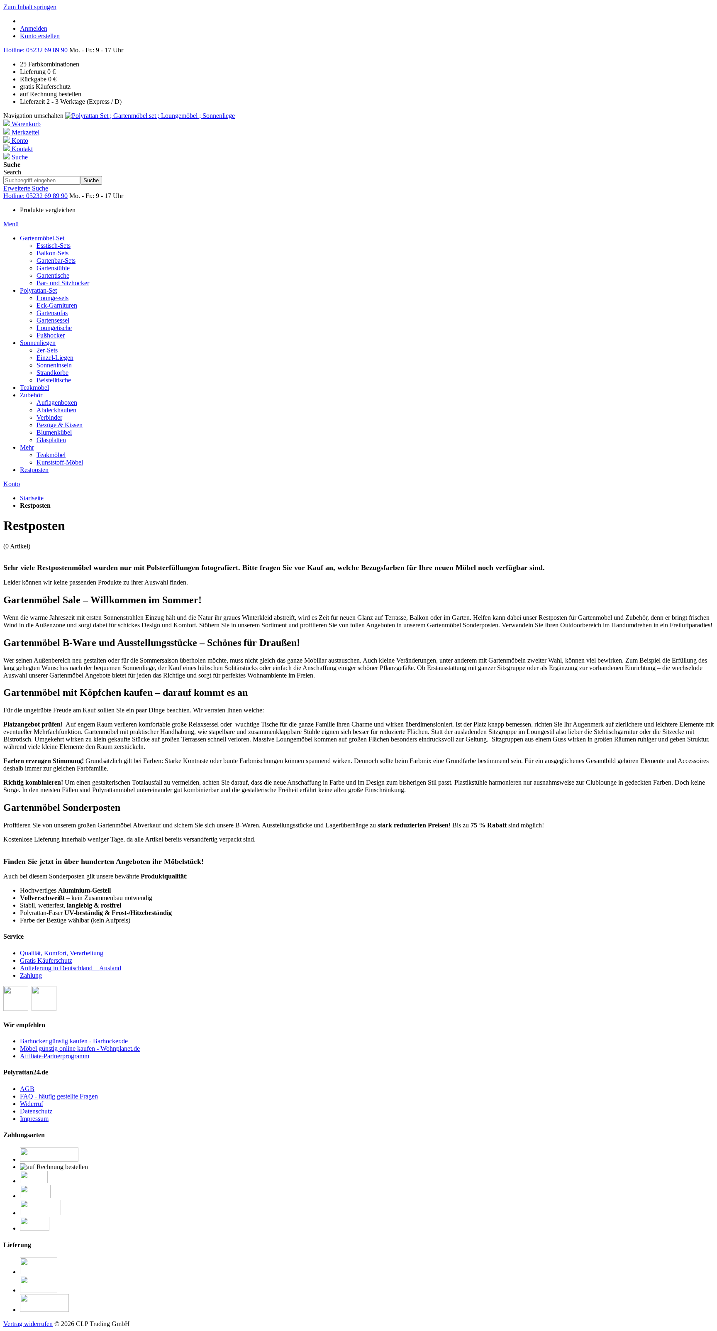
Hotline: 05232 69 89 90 (35, 50)
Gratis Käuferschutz (46, 960)
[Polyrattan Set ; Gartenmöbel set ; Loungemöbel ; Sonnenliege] (150, 115)
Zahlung (31, 975)
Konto (11, 483)
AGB (27, 1088)
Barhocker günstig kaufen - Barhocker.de (74, 1041)
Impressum (34, 1118)
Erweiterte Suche (25, 188)
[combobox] (41, 180)
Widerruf (31, 1103)
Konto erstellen (40, 35)
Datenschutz (36, 1111)
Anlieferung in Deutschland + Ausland (70, 967)
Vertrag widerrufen (28, 1323)
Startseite (32, 498)
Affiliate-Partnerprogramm (54, 1055)
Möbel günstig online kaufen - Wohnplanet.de (80, 1048)
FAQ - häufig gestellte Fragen (59, 1096)
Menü (11, 224)
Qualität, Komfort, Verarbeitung (61, 953)
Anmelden (33, 28)
